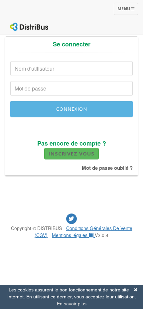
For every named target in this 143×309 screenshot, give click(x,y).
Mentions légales (70, 235)
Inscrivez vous (71, 153)
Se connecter (71, 44)
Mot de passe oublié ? (107, 167)
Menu (127, 10)
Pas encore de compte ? (71, 143)
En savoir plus (71, 303)
